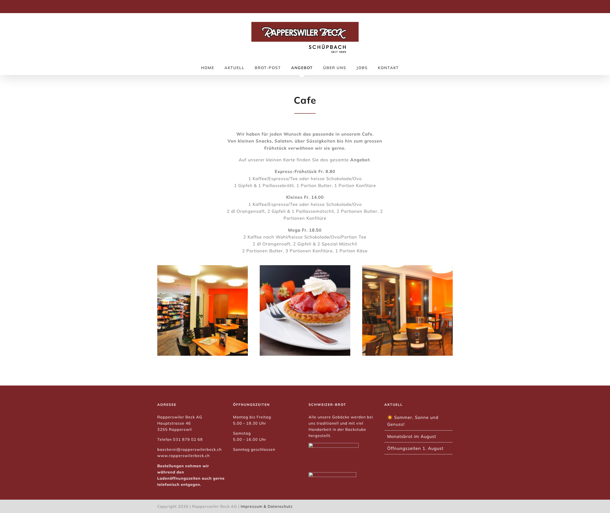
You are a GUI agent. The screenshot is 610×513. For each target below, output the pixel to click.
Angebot (360, 160)
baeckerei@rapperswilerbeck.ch (189, 449)
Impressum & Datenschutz (267, 506)
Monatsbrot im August (411, 436)
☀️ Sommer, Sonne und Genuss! (412, 421)
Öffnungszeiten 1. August (415, 448)
